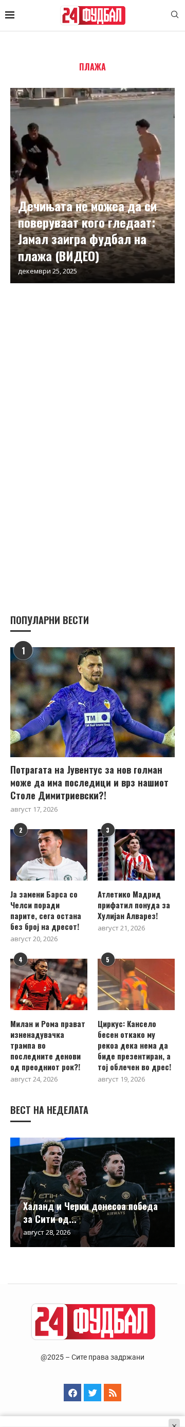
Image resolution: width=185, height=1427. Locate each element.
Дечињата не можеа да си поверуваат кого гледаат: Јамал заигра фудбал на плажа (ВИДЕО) (87, 230)
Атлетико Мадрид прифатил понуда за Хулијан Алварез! (134, 905)
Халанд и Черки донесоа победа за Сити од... (90, 1212)
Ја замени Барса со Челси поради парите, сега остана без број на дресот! (45, 910)
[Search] (175, 16)
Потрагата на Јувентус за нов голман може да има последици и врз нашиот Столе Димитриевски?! (89, 782)
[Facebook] (72, 1392)
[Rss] (112, 1392)
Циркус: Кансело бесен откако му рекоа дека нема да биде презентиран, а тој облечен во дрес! (134, 1045)
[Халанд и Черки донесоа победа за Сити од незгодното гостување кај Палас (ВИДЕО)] (92, 1192)
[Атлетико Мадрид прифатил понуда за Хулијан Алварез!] (136, 855)
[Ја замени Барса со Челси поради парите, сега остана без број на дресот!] (48, 855)
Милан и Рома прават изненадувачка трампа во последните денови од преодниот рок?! (47, 1045)
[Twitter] (92, 1392)
